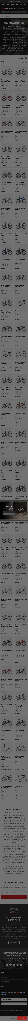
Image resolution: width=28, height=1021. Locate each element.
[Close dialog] (0, 502)
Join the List (9, 513)
